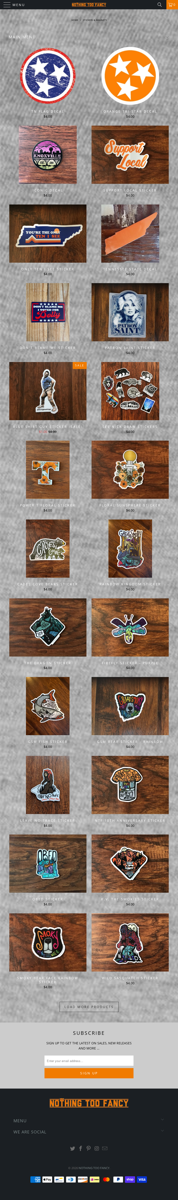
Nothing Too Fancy (94, 1168)
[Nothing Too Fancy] (89, 4)
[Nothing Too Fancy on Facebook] (80, 1148)
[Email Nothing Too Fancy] (105, 1148)
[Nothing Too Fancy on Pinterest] (88, 1148)
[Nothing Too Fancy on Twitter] (72, 1148)
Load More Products (89, 1007)
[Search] (161, 5)
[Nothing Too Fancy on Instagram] (96, 1148)
